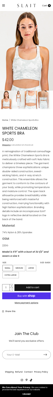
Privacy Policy (41, 371)
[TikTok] (31, 380)
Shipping (6, 145)
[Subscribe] (47, 354)
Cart (44, 5)
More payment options (26, 302)
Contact (28, 371)
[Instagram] (21, 380)
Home (5, 120)
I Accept (27, 394)
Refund (19, 371)
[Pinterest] (26, 380)
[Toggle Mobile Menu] (5, 5)
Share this (10, 311)
